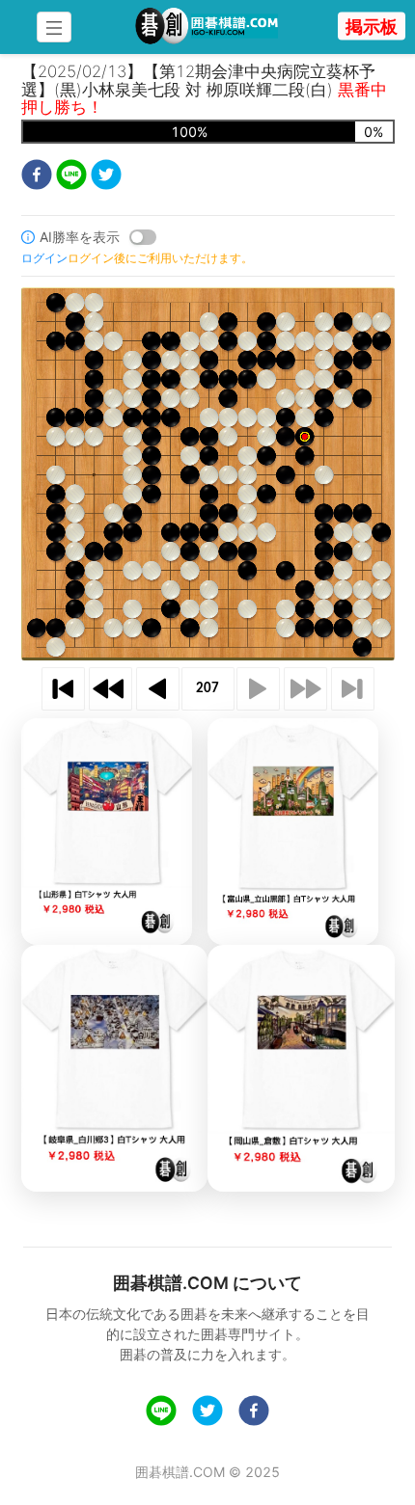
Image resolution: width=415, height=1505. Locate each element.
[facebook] (36, 177)
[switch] (142, 237)
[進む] (258, 689)
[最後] (352, 689)
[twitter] (106, 177)
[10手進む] (305, 689)
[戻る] (158, 689)
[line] (71, 177)
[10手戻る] (110, 689)
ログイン (44, 258)
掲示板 (372, 26)
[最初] (63, 689)
